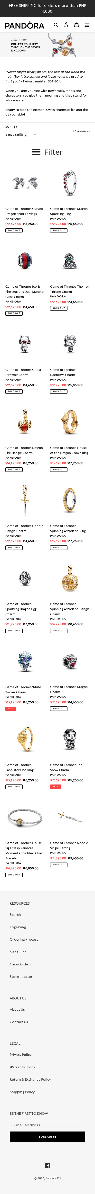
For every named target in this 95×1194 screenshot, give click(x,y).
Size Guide (18, 952)
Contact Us (19, 1022)
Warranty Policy (22, 1067)
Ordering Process (24, 939)
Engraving (18, 927)
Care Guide (19, 964)
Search (15, 914)
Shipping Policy (22, 1092)
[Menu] (87, 25)
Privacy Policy (20, 1054)
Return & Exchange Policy (30, 1079)
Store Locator (21, 976)
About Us (17, 1009)
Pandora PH (53, 1178)
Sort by (11, 127)
